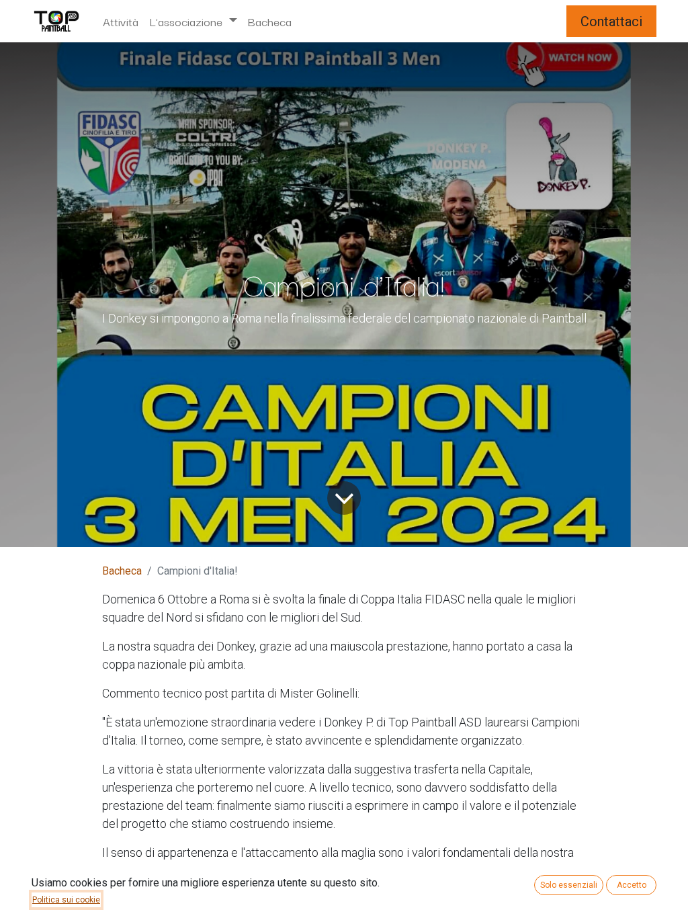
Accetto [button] (631, 885)
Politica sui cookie (66, 900)
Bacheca (122, 571)
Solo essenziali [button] (568, 885)
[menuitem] (120, 21)
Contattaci (611, 21)
